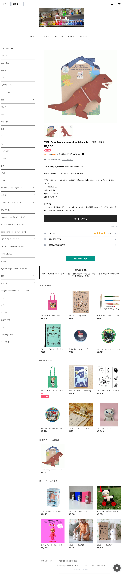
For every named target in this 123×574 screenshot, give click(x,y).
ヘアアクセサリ (6, 85)
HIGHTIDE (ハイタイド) (10, 239)
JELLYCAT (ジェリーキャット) (12, 246)
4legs (3, 261)
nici (2, 298)
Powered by (78, 570)
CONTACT (58, 37)
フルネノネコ (6, 320)
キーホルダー (6, 342)
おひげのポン (6, 210)
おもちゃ (4, 70)
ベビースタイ (6, 92)
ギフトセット (5, 173)
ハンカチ (4, 313)
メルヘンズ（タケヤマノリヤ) (11, 202)
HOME (32, 37)
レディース (5, 78)
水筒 (3, 166)
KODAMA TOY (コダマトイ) (12, 188)
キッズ (3, 114)
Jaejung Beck (7, 335)
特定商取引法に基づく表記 (68, 561)
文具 (3, 144)
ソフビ (3, 180)
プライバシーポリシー (48, 561)
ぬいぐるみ (5, 63)
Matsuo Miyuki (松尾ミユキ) (12, 224)
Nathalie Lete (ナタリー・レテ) (13, 217)
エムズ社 (4, 195)
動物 (3, 276)
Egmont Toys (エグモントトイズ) (14, 269)
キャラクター (5, 283)
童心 (3, 305)
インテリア (5, 151)
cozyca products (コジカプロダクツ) (16, 291)
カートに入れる (80, 219)
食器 (3, 100)
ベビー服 (4, 122)
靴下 (3, 129)
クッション (5, 158)
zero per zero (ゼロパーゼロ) (13, 232)
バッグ (3, 107)
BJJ (2, 327)
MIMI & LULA (6, 254)
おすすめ (4, 56)
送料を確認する (67, 160)
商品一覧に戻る (81, 258)
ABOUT (71, 37)
